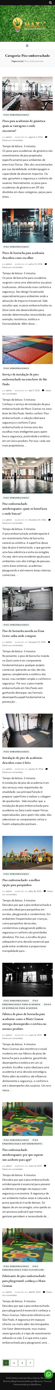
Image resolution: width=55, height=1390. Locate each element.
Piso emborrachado (16, 115)
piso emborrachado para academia (21, 1003)
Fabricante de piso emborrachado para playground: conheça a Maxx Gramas (23, 1281)
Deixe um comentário (12, 140)
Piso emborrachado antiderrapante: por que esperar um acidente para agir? (22, 1154)
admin (9, 137)
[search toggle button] (50, 2)
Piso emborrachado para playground (23, 1268)
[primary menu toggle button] (27, 45)
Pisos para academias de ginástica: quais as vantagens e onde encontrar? (24, 126)
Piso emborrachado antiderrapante (22, 1142)
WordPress (36, 1384)
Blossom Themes (43, 1381)
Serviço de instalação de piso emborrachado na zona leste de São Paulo (24, 379)
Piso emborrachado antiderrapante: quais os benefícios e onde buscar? (24, 508)
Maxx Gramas (33, 1378)
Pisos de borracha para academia (26, 1006)
